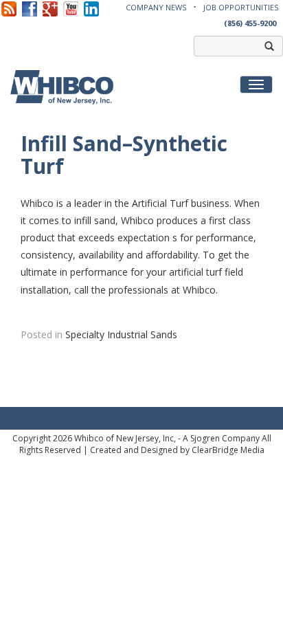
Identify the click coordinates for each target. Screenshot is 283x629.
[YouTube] (71, 7)
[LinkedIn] (91, 7)
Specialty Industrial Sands (121, 334)
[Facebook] (29, 7)
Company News (156, 7)
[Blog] (9, 7)
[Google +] (50, 7)
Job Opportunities (240, 7)
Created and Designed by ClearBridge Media (177, 450)
